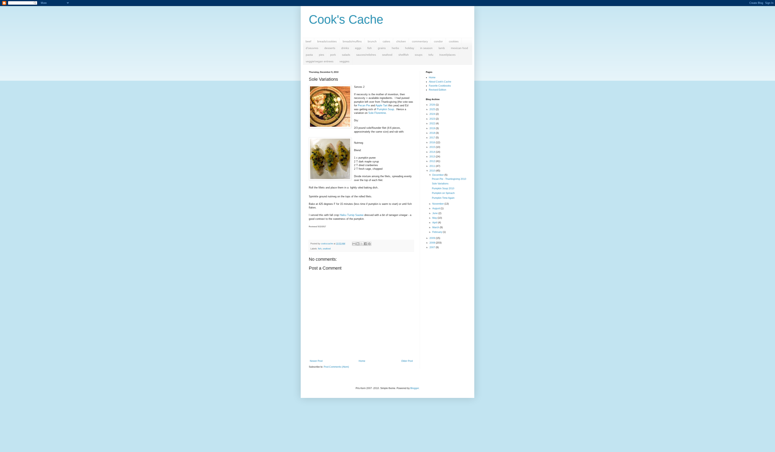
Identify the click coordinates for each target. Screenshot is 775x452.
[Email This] (354, 244)
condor (438, 41)
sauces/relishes (366, 54)
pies (321, 54)
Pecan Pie (364, 105)
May (435, 218)
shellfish (403, 54)
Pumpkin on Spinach (443, 193)
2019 (432, 128)
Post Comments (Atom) (336, 366)
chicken (401, 41)
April (435, 222)
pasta (309, 54)
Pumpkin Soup (385, 109)
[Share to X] (362, 244)
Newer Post (316, 361)
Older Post (407, 361)
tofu (430, 54)
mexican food (459, 48)
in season (426, 48)
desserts (329, 48)
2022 (432, 123)
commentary (420, 41)
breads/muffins (352, 41)
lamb (442, 48)
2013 (432, 156)
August (436, 208)
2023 (432, 118)
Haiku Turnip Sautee (351, 215)
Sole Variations (440, 183)
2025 (432, 109)
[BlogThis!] (358, 244)
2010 (432, 170)
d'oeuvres (312, 48)
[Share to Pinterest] (369, 244)
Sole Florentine (377, 112)
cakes (386, 41)
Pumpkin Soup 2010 (443, 188)
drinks (345, 48)
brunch (372, 41)
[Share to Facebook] (365, 244)
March (436, 227)
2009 (432, 238)
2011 (432, 166)
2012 (432, 161)
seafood (387, 54)
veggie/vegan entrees (319, 61)
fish (369, 48)
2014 (432, 152)
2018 (432, 133)
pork (333, 54)
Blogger (414, 388)
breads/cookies (327, 41)
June (435, 213)
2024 (432, 114)
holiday (409, 48)
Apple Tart (382, 105)
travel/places (447, 54)
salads (346, 54)
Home (362, 361)
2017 (432, 137)
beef (308, 41)
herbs (395, 48)
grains (382, 48)
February (437, 232)
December (438, 175)
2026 (432, 104)
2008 (432, 242)
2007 (432, 247)
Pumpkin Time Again (443, 198)
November (438, 203)
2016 (432, 142)
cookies (454, 41)
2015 (432, 147)
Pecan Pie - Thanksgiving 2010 (449, 179)
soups (418, 54)
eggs (358, 48)
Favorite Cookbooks (440, 85)
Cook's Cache (346, 19)
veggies (344, 61)
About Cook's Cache (440, 81)
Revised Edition (437, 89)
